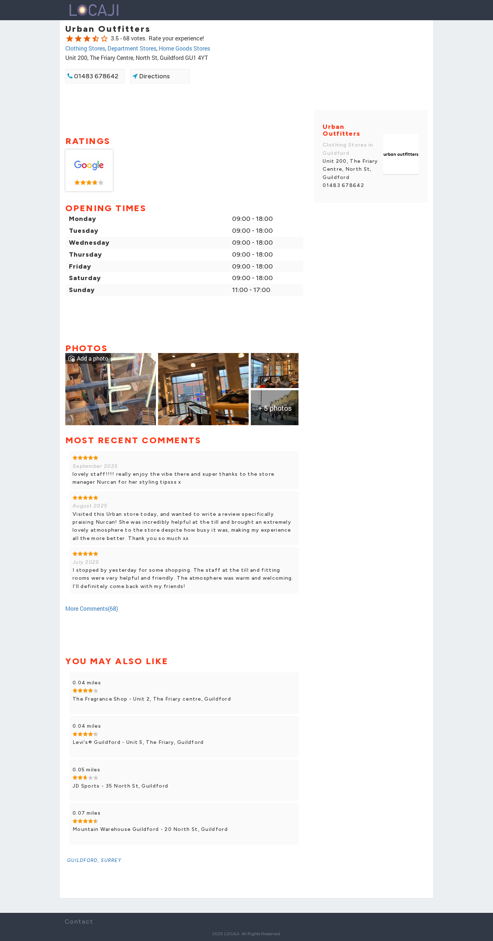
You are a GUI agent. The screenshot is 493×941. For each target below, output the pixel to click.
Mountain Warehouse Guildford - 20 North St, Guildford (150, 829)
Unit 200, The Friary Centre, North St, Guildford (350, 169)
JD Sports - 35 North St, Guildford (120, 786)
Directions (154, 76)
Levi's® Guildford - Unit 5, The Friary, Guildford (138, 742)
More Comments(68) (91, 608)
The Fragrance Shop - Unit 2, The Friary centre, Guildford (152, 699)
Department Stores (132, 48)
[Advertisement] (184, 109)
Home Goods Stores (184, 48)
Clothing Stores (85, 48)
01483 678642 (95, 76)
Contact (79, 921)
